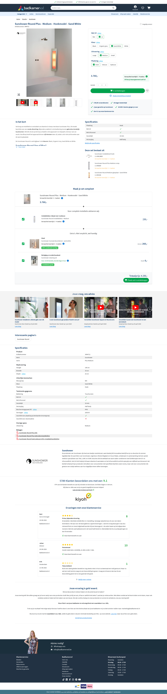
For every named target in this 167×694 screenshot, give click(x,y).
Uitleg (99, 33)
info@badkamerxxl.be (63, 649)
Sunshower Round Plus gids (28, 433)
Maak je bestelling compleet (122, 96)
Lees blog (18, 326)
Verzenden (19, 662)
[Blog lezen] (31, 307)
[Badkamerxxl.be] (30, 8)
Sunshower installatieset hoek (104, 154)
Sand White (117, 46)
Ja (102, 37)
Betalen (18, 660)
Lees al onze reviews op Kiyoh (82, 490)
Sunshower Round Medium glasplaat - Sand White (111, 173)
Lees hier (114, 614)
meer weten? (109, 692)
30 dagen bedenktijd (107, 2)
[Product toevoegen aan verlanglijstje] (147, 90)
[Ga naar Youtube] (79, 679)
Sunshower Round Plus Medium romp (107, 163)
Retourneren (20, 664)
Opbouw (113, 65)
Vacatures (65, 671)
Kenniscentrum (41, 14)
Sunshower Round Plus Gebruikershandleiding (34, 436)
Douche (24, 19)
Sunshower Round (23, 339)
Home (18, 19)
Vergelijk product (147, 24)
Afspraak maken (125, 14)
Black (94, 46)
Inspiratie (51, 14)
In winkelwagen (119, 91)
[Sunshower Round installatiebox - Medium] (34, 219)
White (126, 46)
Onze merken (66, 676)
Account (135, 9)
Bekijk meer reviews (84, 579)
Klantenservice (145, 14)
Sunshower (32, 19)
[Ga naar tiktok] (63, 679)
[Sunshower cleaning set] (34, 260)
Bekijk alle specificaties (92, 143)
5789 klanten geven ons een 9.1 (87, 2)
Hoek (97, 65)
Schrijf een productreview (83, 618)
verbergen (117, 692)
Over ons (65, 660)
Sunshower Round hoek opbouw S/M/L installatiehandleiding (39, 439)
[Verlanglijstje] (142, 8)
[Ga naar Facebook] (69, 679)
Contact (64, 664)
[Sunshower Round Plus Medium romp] (89, 165)
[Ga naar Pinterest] (76, 679)
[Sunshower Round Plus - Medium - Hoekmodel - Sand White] (49, 62)
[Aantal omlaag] (98, 85)
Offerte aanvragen (22, 667)
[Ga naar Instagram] (73, 679)
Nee (94, 37)
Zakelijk (135, 14)
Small (113, 55)
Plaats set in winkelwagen (137, 280)
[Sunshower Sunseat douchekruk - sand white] (34, 244)
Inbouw (104, 65)
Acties (31, 14)
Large (94, 55)
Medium (105, 55)
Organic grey (103, 46)
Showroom (114, 14)
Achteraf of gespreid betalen (64, 2)
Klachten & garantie (22, 669)
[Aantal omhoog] (106, 85)
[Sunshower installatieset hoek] (89, 156)
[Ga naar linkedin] (66, 679)
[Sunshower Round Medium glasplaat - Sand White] (89, 175)
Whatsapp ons (59, 646)
